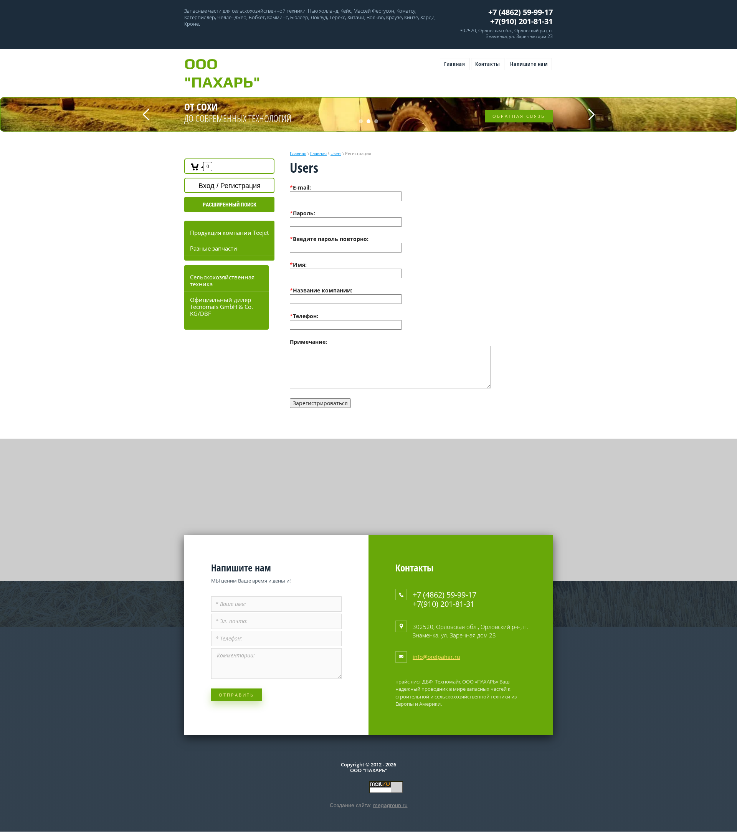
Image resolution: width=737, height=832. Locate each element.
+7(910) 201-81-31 (521, 21)
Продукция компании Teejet (229, 232)
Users (335, 153)
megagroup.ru (390, 805)
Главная (298, 153)
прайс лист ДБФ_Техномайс (428, 681)
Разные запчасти (213, 248)
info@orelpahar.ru (436, 656)
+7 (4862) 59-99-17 (520, 12)
